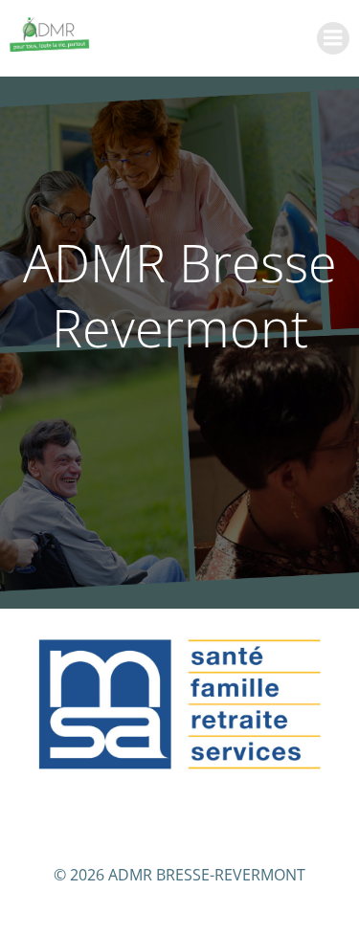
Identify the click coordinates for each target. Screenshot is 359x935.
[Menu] (333, 38)
